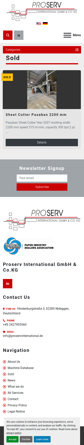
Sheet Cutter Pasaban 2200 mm (36, 115)
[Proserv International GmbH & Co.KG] (42, 220)
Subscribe (42, 187)
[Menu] (67, 35)
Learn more (42, 439)
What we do (16, 386)
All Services (15, 393)
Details (41, 142)
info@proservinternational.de (23, 336)
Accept (12, 439)
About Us (14, 362)
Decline (26, 439)
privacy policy (13, 432)
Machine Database (21, 368)
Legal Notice (16, 411)
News (11, 380)
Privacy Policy (17, 405)
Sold (11, 374)
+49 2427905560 (15, 324)
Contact (13, 399)
